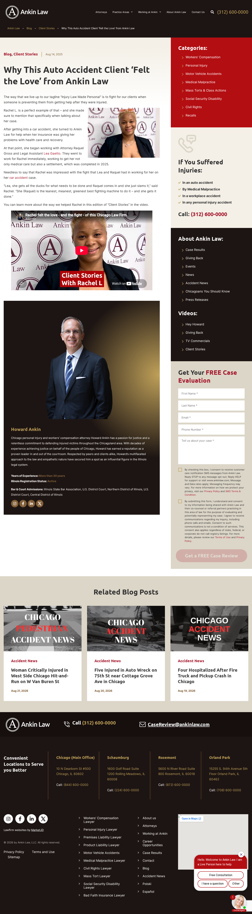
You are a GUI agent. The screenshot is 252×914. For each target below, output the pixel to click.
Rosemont (167, 757)
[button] (212, 12)
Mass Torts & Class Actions (206, 90)
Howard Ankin (26, 429)
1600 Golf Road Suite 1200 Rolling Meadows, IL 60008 (126, 774)
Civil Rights (194, 107)
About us (149, 818)
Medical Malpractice (200, 82)
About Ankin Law (176, 12)
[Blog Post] (43, 628)
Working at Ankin (148, 12)
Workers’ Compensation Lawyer (101, 820)
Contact (148, 860)
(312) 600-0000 (232, 12)
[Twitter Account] (43, 818)
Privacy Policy (212, 491)
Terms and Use (43, 852)
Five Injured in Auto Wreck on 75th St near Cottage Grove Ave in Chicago (125, 675)
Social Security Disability (204, 99)
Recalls (191, 115)
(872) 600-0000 (178, 785)
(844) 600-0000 (76, 785)
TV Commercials (198, 341)
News (190, 275)
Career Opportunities (153, 843)
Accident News (197, 283)
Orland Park (219, 757)
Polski (147, 884)
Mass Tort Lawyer (97, 876)
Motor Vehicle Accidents (204, 74)
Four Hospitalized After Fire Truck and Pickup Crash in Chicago (207, 675)
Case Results (195, 250)
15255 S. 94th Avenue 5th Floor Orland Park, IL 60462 (228, 774)
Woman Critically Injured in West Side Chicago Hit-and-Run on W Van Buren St (39, 675)
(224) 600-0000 (127, 790)
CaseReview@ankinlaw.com (179, 724)
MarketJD (37, 830)
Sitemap (14, 857)
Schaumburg (118, 757)
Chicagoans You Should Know (208, 291)
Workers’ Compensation (203, 57)
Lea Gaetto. (53, 153)
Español (148, 891)
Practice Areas (121, 12)
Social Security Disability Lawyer (102, 885)
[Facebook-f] (23, 503)
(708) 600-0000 (229, 790)
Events (191, 266)
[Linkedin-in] (31, 503)
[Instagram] (14, 503)
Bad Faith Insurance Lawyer (104, 895)
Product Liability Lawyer (101, 845)
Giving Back (194, 258)
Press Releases (197, 300)
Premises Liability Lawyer (102, 837)
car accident (18, 178)
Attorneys (101, 12)
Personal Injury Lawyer (100, 829)
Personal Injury (196, 65)
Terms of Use (223, 537)
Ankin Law (13, 28)
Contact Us (198, 12)
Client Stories (47, 28)
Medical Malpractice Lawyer (104, 860)
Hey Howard (195, 324)
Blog (29, 28)
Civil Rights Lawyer (98, 868)
